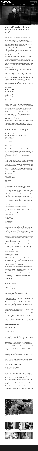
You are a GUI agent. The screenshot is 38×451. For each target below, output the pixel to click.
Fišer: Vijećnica (8, 429)
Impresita (21, 447)
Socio (4, 4)
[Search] (31, 2)
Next (32, 409)
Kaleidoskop (22, 4)
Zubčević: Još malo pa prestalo (25, 429)
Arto (13, 4)
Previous (6, 409)
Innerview (33, 4)
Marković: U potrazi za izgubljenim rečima (13, 414)
